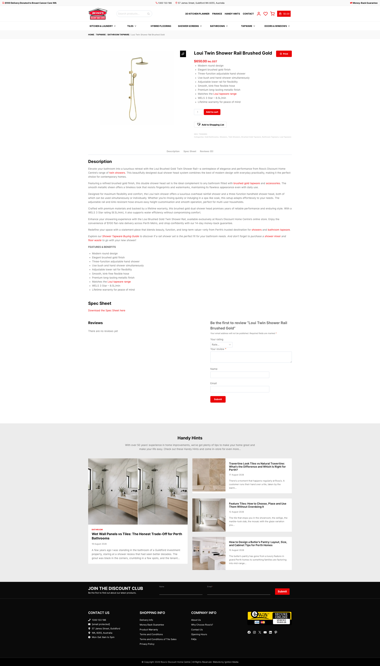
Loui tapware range (225, 93)
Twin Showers (234, 137)
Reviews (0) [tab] (206, 151)
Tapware (246, 26)
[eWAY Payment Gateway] (269, 617)
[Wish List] (265, 14)
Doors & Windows (276, 26)
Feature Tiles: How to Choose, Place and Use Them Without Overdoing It (257, 505)
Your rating (216, 339)
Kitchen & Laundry (101, 26)
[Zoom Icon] (183, 54)
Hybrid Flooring (161, 26)
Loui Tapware (285, 137)
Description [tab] (173, 151)
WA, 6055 (97, 632)
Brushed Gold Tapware (251, 137)
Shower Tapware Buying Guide (120, 236)
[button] (210, 125)
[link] (284, 14)
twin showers (117, 172)
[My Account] (258, 14)
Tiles (130, 26)
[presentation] (138, 491)
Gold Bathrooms (212, 137)
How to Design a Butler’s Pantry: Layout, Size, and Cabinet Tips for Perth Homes (258, 543)
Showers (223, 137)
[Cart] (272, 14)
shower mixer (273, 236)
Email (213, 383)
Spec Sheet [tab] (189, 151)
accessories (273, 183)
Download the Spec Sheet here (106, 310)
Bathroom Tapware (118, 34)
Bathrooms (217, 26)
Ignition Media (231, 662)
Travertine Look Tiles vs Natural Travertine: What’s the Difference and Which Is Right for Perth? (257, 466)
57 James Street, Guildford (106, 628)
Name (213, 368)
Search (149, 13)
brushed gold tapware (246, 183)
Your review (218, 349)
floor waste (95, 240)
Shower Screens (188, 26)
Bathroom (97, 529)
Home (91, 34)
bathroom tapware (279, 229)
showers (257, 229)
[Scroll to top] (372, 654)
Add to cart (212, 112)
